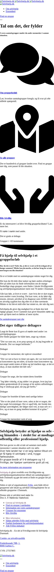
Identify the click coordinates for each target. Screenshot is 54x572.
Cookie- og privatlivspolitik (12, 538)
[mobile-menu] (1, 19)
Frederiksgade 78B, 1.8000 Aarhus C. (10, 544)
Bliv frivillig (5, 218)
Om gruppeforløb (8, 93)
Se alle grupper (7, 158)
